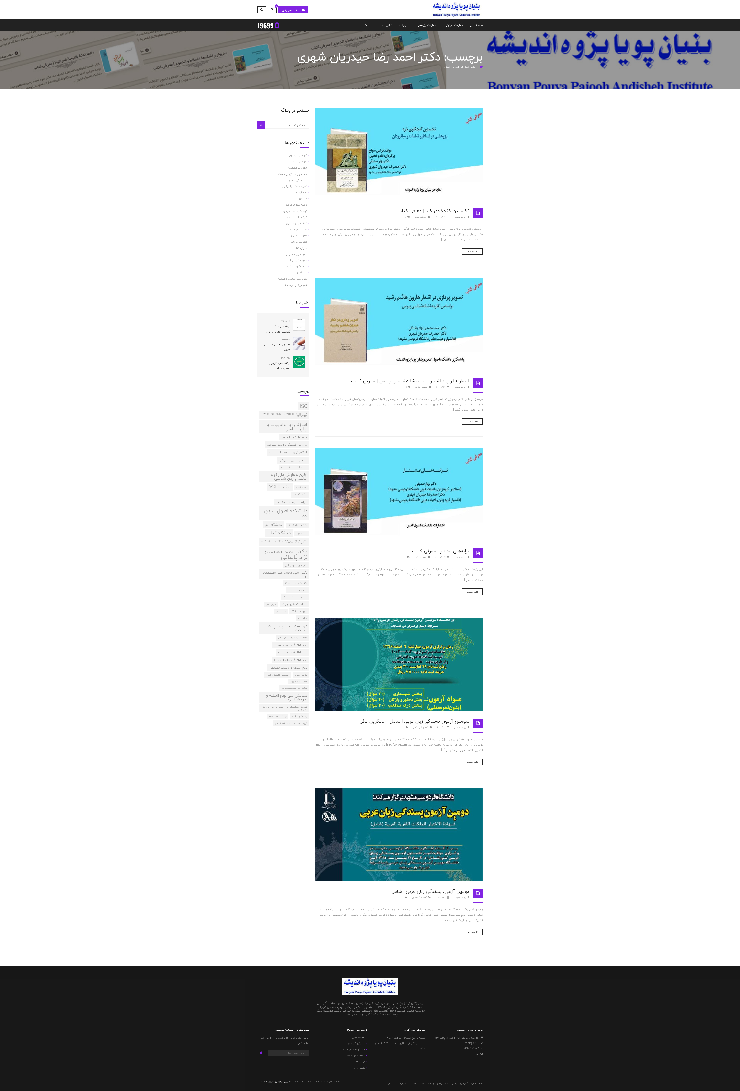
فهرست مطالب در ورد (295, 210)
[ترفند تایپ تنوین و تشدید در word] (299, 362)
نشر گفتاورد (300, 272)
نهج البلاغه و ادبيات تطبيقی (288, 667)
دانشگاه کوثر (301, 533)
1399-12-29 (441, 387)
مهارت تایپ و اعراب (296, 260)
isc (303, 406)
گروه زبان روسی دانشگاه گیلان (291, 723)
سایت (475, 1053)
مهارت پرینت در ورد (296, 254)
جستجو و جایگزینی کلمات (292, 173)
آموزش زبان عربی (297, 155)
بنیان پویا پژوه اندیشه (277, 1082)
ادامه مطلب (472, 251)
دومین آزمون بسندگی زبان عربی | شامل (430, 891)
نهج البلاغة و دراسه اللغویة (290, 659)
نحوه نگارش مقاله (297, 266)
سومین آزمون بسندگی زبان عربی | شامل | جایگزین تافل (414, 721)
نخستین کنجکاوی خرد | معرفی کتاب (433, 211)
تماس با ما (359, 1067)
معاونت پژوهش (298, 241)
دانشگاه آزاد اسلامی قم (297, 525)
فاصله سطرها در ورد (296, 204)
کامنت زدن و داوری (296, 223)
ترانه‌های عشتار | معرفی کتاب (440, 551)
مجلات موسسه (298, 229)
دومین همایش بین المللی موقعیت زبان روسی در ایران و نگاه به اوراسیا (284, 542)
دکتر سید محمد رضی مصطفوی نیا (285, 574)
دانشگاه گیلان (279, 532)
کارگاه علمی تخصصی (295, 217)
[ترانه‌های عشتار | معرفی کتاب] (399, 494)
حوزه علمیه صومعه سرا (291, 502)
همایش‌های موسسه (296, 284)
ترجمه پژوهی (301, 487)
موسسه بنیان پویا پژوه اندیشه (287, 628)
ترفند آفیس (300, 494)
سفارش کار (301, 192)
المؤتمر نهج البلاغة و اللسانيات (288, 452)
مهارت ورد (302, 618)
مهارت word (299, 611)
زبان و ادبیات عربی (297, 590)
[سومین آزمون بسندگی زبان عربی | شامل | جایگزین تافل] (399, 664)
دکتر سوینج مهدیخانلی (296, 565)
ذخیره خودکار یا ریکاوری (294, 186)
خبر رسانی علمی (420, 727)
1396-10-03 (440, 897)
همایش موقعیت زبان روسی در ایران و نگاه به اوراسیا (285, 708)
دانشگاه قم (273, 525)
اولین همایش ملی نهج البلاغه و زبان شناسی (289, 476)
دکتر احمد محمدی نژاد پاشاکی (286, 554)
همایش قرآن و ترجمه (298, 681)
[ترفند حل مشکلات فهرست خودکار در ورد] (299, 325)
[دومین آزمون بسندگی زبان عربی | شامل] (399, 834)
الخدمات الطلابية (297, 167)
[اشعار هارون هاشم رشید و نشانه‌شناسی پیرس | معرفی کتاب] (399, 324)
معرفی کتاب (420, 217)
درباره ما (360, 1061)
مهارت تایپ (281, 611)
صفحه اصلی (358, 1037)
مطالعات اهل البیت (294, 604)
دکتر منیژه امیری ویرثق (296, 583)
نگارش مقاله (300, 675)
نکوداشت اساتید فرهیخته (292, 278)
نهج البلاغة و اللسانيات (292, 652)
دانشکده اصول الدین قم (285, 513)
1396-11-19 (441, 727)
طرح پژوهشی (300, 198)
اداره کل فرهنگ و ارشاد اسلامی (287, 444)
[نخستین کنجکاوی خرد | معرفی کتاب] (399, 154)
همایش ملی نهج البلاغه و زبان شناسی (286, 697)
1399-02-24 (440, 557)
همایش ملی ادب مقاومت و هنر (294, 688)
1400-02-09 (440, 217)
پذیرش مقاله (299, 716)
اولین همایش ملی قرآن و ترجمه (294, 467)
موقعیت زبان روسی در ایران (292, 637)
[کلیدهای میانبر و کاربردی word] (299, 343)
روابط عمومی (460, 217)
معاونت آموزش (298, 235)
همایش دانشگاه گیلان (277, 675)
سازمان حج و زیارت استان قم (295, 596)
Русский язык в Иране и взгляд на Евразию (285, 415)
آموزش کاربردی (419, 897)
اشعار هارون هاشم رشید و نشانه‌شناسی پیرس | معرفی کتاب (410, 381)
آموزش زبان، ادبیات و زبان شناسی (287, 426)
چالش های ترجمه (278, 716)
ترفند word (280, 486)
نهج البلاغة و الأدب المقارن (290, 644)
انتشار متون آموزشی (292, 460)
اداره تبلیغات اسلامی (294, 437)
